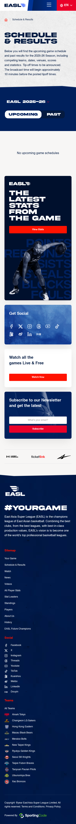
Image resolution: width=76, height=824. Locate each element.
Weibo (14, 681)
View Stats (38, 229)
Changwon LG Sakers (23, 721)
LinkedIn (15, 687)
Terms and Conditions (33, 806)
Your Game (10, 558)
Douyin (14, 692)
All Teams (9, 708)
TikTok (14, 671)
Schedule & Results (22, 19)
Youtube (15, 666)
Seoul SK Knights (21, 757)
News (7, 578)
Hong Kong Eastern (22, 727)
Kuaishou (16, 676)
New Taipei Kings (21, 745)
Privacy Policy (53, 806)
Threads (15, 661)
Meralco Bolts (19, 739)
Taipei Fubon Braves (23, 763)
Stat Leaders (11, 597)
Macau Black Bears (22, 733)
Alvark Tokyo (19, 714)
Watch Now (38, 377)
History (8, 622)
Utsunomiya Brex (21, 775)
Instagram (16, 656)
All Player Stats (12, 590)
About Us (9, 616)
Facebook (16, 645)
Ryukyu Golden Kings (23, 751)
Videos (8, 584)
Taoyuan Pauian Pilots (24, 769)
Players (8, 610)
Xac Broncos (19, 781)
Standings (9, 603)
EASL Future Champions (17, 629)
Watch (7, 571)
